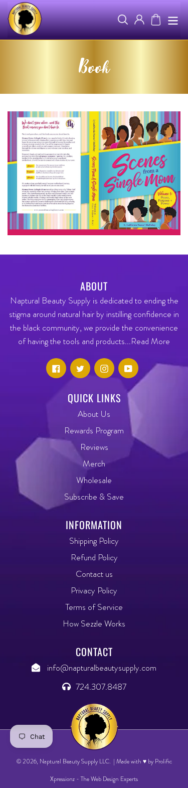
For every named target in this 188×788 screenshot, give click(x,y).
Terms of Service (94, 607)
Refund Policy (94, 557)
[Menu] (172, 20)
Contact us (94, 574)
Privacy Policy (94, 590)
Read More (150, 341)
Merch (94, 463)
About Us (94, 414)
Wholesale (94, 480)
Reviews (94, 447)
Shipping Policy (94, 541)
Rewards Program (94, 430)
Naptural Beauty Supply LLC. (75, 761)
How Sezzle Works (94, 623)
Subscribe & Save (94, 497)
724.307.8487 (101, 687)
